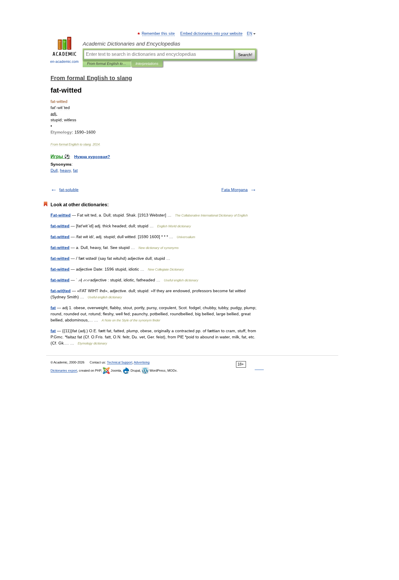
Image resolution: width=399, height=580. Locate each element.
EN (249, 34)
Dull (54, 170)
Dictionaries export (64, 370)
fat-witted (60, 226)
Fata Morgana (234, 189)
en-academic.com (64, 62)
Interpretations (147, 64)
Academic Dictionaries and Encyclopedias (131, 44)
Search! (245, 54)
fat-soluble (69, 189)
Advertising (142, 362)
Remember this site (158, 34)
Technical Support (119, 362)
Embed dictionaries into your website (211, 34)
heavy (65, 170)
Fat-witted (61, 215)
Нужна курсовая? (92, 156)
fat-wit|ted (61, 290)
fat (75, 170)
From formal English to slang (106, 64)
